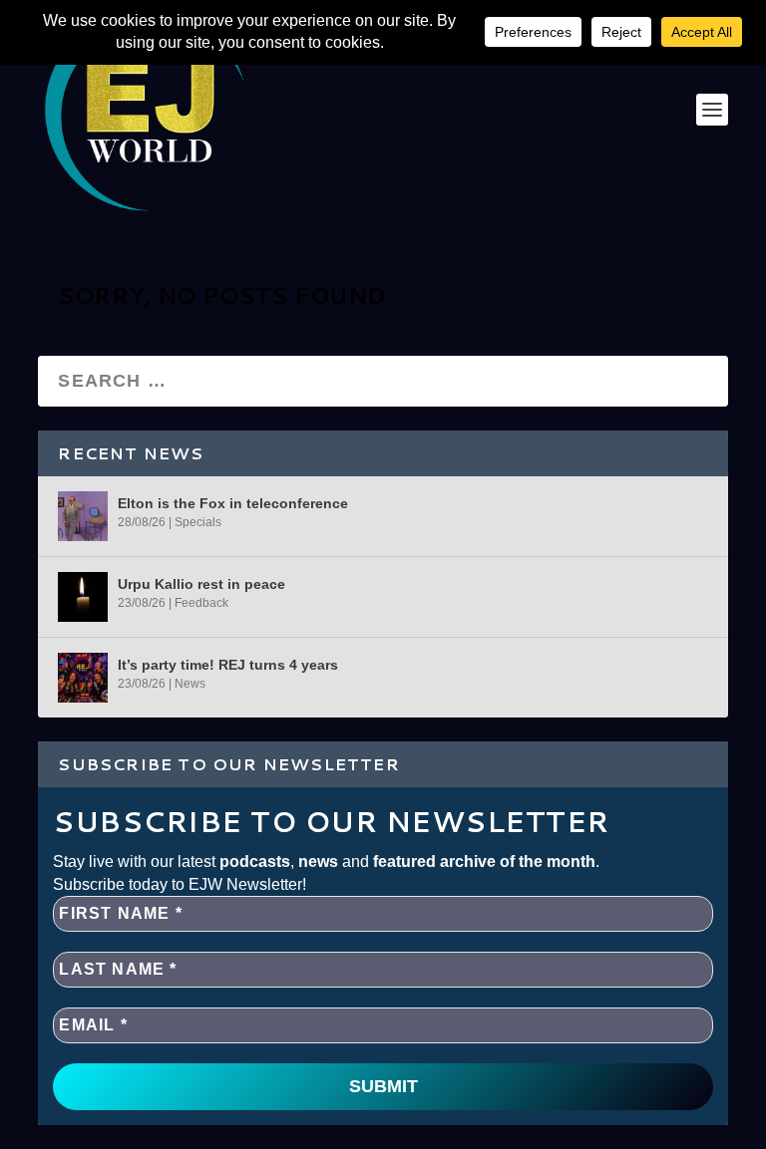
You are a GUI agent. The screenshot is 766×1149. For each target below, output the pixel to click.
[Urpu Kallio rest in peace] (83, 597)
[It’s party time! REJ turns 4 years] (83, 678)
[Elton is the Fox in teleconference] (83, 516)
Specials (198, 522)
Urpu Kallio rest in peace (201, 584)
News (190, 684)
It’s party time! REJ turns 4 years (228, 665)
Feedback (201, 603)
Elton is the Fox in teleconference (233, 503)
